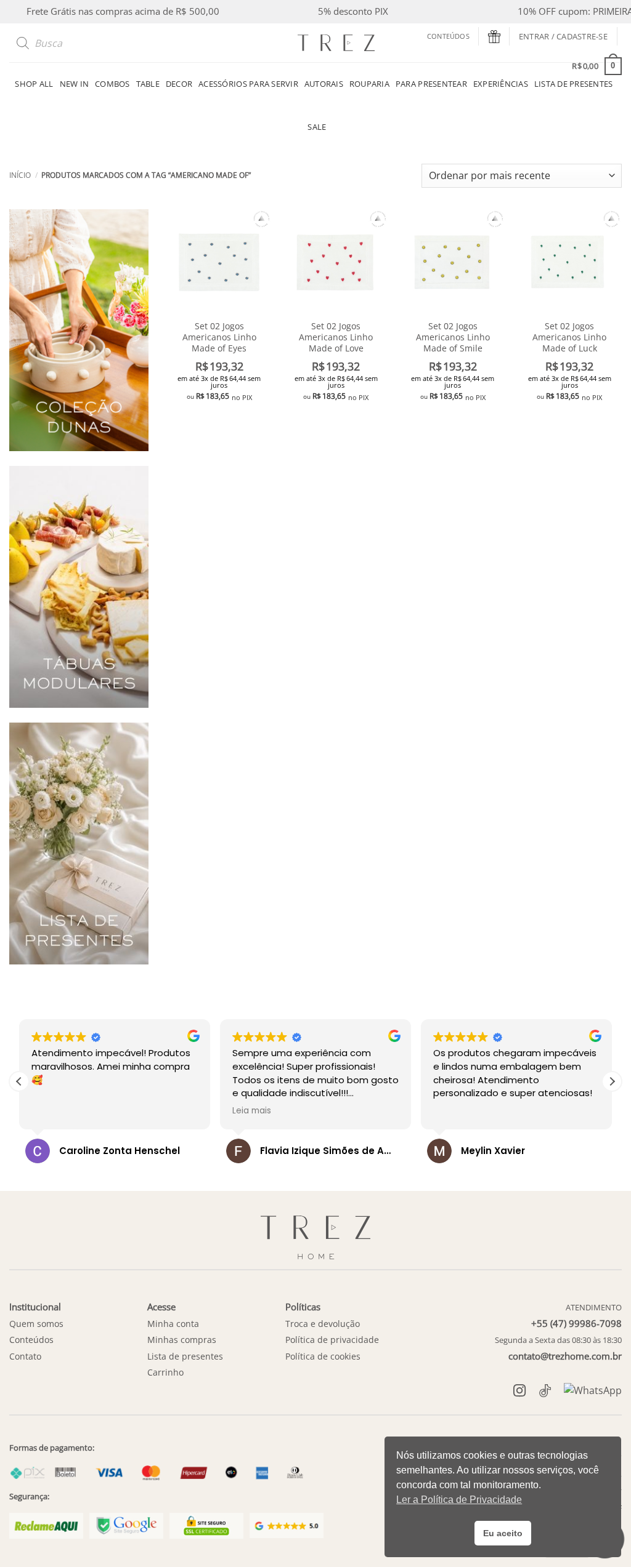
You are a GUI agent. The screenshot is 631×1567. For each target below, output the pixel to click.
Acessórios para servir (248, 83)
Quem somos (36, 1323)
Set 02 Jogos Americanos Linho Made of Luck (569, 337)
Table (148, 83)
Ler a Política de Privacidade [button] (459, 1499)
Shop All (34, 83)
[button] (563, 36)
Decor (179, 83)
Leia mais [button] (251, 1110)
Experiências (500, 83)
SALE (316, 126)
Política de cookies (322, 1356)
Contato (25, 1356)
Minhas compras (181, 1339)
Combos (112, 83)
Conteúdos (448, 36)
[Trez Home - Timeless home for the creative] (335, 42)
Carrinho (165, 1372)
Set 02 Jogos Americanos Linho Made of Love (336, 337)
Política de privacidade (332, 1339)
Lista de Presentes (573, 83)
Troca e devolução (322, 1323)
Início (20, 175)
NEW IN (74, 83)
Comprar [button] (219, 419)
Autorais (323, 83)
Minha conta (173, 1323)
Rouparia (369, 83)
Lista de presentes (185, 1356)
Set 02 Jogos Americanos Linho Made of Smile (453, 337)
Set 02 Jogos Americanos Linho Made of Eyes (219, 337)
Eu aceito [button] (503, 1533)
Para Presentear (431, 83)
